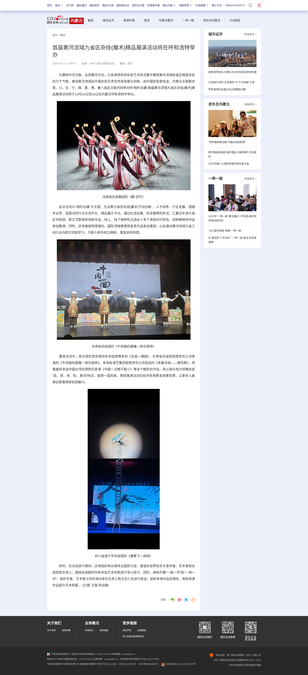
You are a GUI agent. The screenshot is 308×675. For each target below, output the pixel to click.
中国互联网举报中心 (61, 654)
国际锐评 (94, 5)
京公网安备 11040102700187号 (180, 664)
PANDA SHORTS (235, 5)
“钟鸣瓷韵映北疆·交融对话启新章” (227, 142)
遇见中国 (168, 5)
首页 (49, 5)
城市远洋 (108, 20)
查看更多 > (250, 34)
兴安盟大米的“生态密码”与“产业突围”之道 (231, 82)
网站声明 (127, 630)
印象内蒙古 (166, 20)
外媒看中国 (153, 5)
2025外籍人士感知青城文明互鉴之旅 (228, 163)
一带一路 (188, 20)
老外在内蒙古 (211, 20)
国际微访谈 (123, 5)
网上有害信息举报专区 (133, 636)
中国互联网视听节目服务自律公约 (63, 664)
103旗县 (235, 20)
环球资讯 (89, 630)
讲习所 (70, 5)
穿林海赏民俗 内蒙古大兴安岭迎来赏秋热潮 (232, 72)
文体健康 (200, 5)
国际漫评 (82, 5)
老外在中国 (138, 5)
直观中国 (129, 20)
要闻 (90, 20)
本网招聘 (66, 630)
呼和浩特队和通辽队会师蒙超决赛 (227, 89)
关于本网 (51, 630)
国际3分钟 (108, 5)
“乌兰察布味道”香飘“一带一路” (225, 230)
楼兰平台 (217, 5)
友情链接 (141, 630)
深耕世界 (184, 5)
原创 (147, 20)
